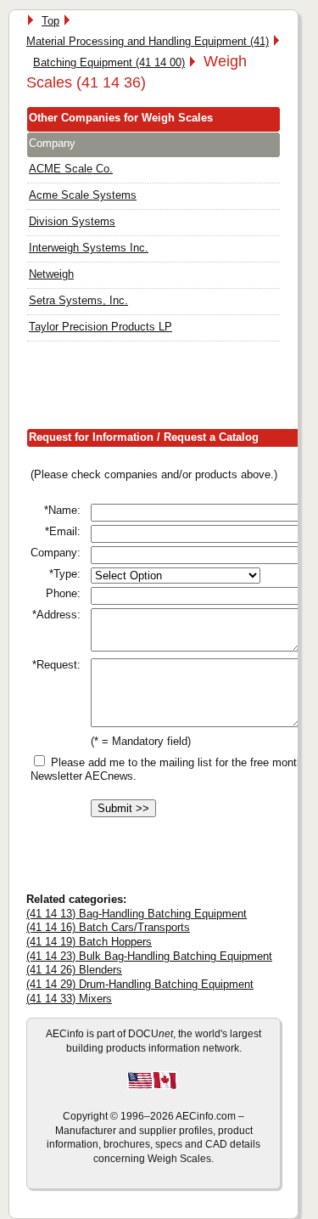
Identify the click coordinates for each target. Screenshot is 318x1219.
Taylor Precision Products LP (100, 326)
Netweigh (51, 274)
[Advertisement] (172, 389)
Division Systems (72, 221)
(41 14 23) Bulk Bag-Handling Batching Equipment (149, 956)
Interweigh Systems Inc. (88, 247)
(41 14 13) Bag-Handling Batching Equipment (136, 913)
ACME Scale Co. (71, 168)
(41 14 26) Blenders (74, 969)
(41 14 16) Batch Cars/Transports (108, 927)
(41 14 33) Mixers (69, 998)
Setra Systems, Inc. (78, 300)
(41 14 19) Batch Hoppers (89, 941)
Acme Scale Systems (83, 195)
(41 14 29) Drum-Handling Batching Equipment (140, 984)
